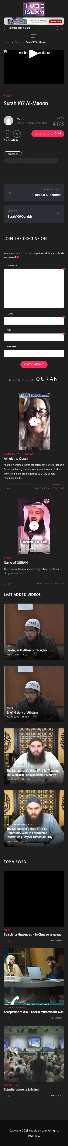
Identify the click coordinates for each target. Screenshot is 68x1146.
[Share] (17, 134)
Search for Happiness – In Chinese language (32, 934)
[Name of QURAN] (34, 526)
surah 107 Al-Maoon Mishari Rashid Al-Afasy (31, 160)
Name (35, 314)
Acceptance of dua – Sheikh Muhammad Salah (33, 1012)
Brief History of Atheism (22, 712)
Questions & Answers (16, 1007)
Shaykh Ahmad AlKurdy (27, 766)
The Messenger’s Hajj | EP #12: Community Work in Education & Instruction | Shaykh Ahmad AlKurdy (29, 833)
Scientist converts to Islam (21, 1089)
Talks (10, 645)
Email (35, 330)
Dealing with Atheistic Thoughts (27, 650)
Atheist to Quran (16, 459)
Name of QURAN (16, 563)
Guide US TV (11, 454)
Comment (35, 266)
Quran (18, 42)
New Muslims (11, 1085)
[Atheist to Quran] (34, 421)
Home (7, 42)
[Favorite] (7, 134)
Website (11, 347)
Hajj (9, 766)
